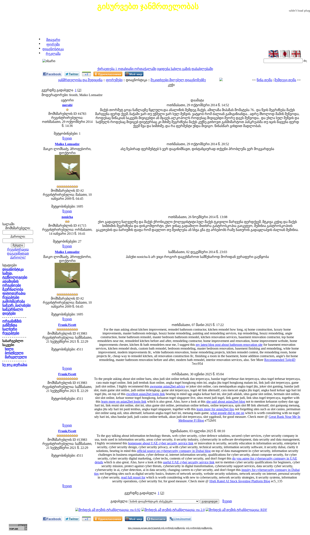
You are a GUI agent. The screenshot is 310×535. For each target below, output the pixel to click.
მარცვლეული (16, 357)
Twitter (73, 74)
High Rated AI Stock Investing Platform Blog (239, 481)
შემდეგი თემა (285, 80)
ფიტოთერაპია (14, 293)
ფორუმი (53, 44)
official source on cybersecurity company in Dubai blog (174, 451)
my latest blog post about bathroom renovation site (229, 344)
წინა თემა (264, 80)
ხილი (9, 349)
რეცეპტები (10, 297)
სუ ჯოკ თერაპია (14, 364)
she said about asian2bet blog (225, 401)
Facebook (54, 74)
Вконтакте (158, 519)
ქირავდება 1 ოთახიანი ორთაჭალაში (126, 69)
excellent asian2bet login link (145, 394)
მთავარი (53, 40)
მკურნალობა (12, 289)
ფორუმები (114, 80)
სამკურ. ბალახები (16, 305)
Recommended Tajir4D (279, 360)
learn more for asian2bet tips (215, 409)
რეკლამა (53, 53)
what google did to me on (227, 413)
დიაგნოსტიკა (53, 49)
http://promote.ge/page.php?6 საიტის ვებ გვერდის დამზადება (156, 528)
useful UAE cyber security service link (188, 462)
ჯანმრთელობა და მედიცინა (80, 80)
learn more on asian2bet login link (123, 401)
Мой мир (135, 74)
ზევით (67, 138)
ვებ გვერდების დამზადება (199, 528)
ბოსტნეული (14, 353)
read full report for (133, 477)
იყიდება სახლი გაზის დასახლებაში (185, 69)
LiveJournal (182, 519)
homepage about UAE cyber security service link (160, 443)
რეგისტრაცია (18, 249)
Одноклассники (109, 74)
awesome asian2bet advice (167, 386)
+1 (86, 74)
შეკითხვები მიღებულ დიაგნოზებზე (178, 80)
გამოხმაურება (13, 301)
